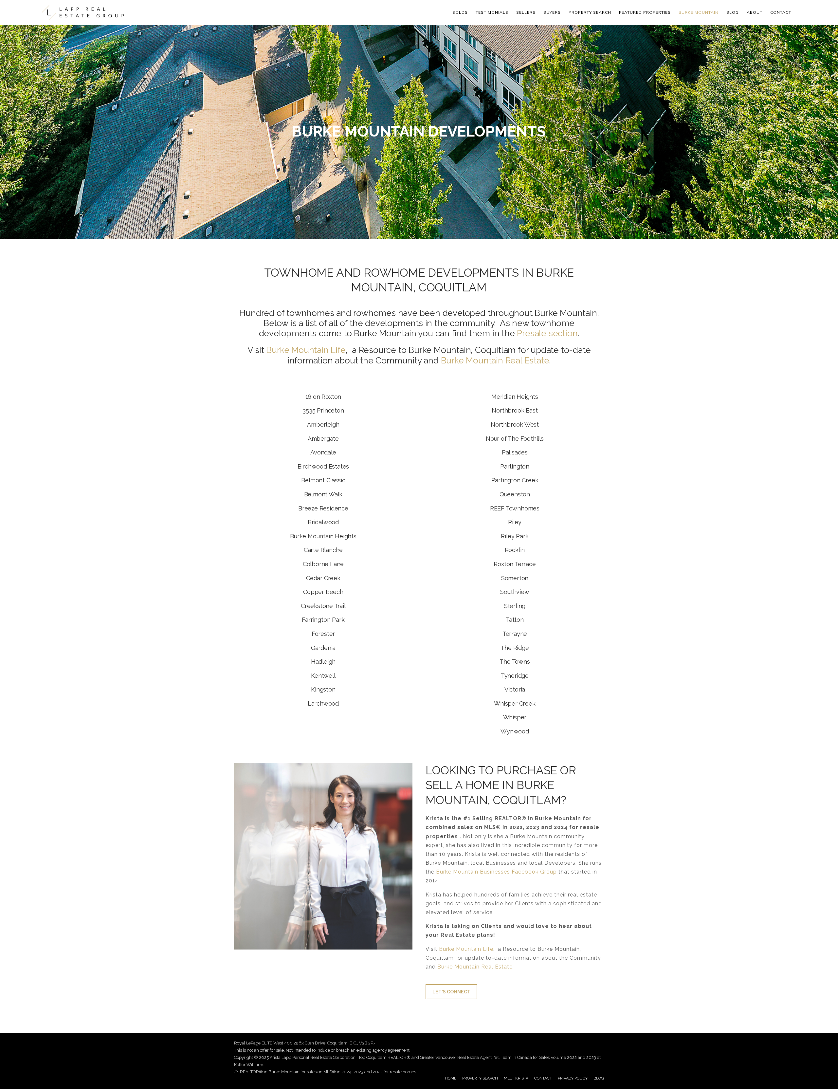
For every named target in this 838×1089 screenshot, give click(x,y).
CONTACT (543, 1078)
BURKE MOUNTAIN (699, 12)
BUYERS (552, 12)
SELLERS (526, 12)
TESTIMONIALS (492, 12)
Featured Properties (645, 12)
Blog (732, 12)
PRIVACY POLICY (573, 1078)
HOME (450, 1078)
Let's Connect (451, 991)
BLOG (598, 1078)
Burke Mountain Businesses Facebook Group (496, 872)
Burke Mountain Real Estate (495, 360)
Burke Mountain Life (466, 949)
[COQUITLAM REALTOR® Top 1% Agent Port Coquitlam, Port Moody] (83, 12)
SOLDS (460, 12)
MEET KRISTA (516, 1078)
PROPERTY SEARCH (590, 12)
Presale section (547, 333)
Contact (780, 12)
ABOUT (754, 12)
